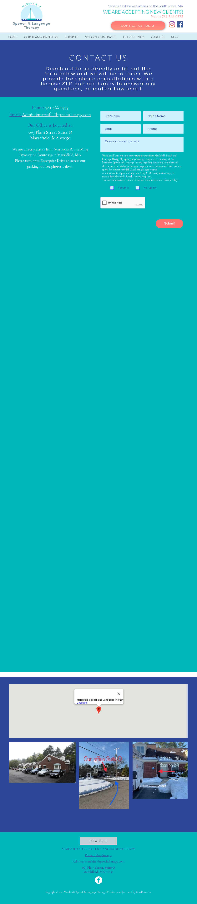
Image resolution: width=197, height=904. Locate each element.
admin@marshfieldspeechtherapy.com (120, 173)
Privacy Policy (171, 180)
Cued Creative (144, 892)
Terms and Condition (144, 180)
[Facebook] (180, 24)
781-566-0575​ (56, 107)
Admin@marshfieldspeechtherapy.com (98, 861)
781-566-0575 (172, 16)
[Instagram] (172, 24)
